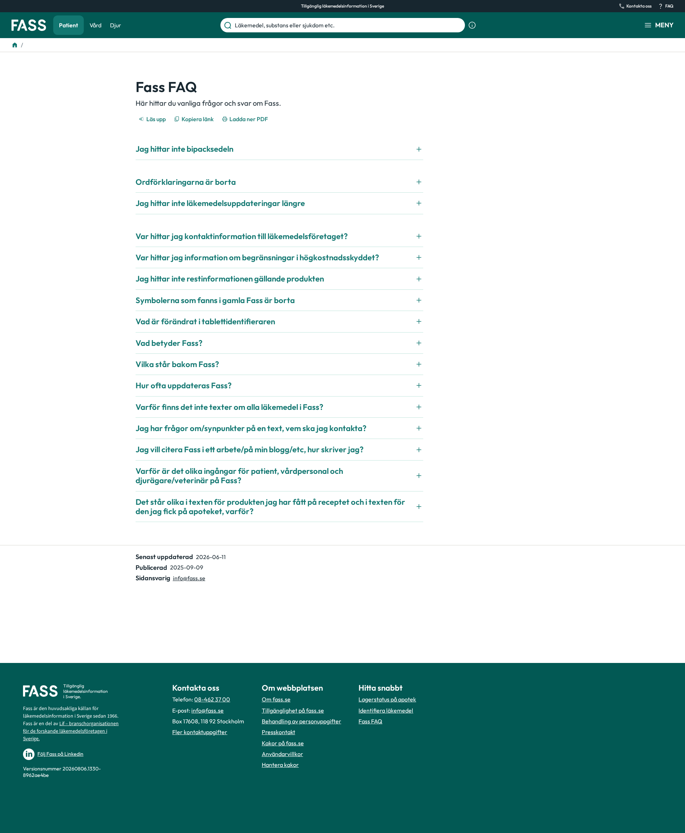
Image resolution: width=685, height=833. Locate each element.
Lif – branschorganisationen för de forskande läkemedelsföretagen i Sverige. (71, 731)
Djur (115, 25)
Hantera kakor (280, 764)
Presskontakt (278, 732)
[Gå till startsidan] (29, 25)
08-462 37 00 (212, 699)
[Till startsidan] (15, 45)
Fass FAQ (370, 721)
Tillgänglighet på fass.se (293, 710)
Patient (68, 25)
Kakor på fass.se (283, 743)
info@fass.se (189, 578)
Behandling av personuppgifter (301, 721)
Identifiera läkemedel (386, 710)
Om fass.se (276, 699)
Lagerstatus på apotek (387, 699)
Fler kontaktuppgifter (199, 732)
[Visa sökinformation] (472, 25)
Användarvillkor (282, 754)
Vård (95, 25)
